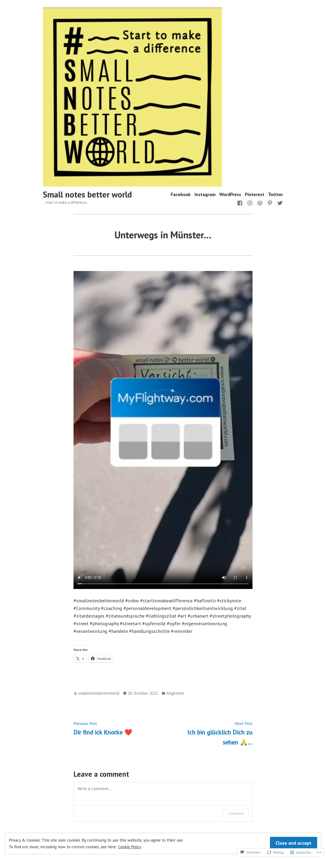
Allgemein (175, 693)
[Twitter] (279, 202)
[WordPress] (260, 202)
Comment (235, 813)
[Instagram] (250, 202)
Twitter (275, 194)
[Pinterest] (270, 202)
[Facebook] (241, 202)
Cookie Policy (129, 846)
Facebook (181, 194)
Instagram (205, 194)
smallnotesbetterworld (98, 693)
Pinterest (254, 194)
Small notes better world (87, 194)
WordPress (230, 194)
